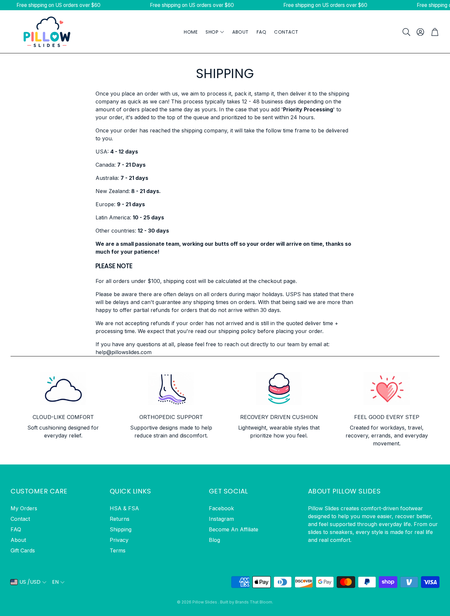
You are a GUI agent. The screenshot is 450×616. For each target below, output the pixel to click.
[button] (405, 32)
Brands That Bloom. (254, 602)
